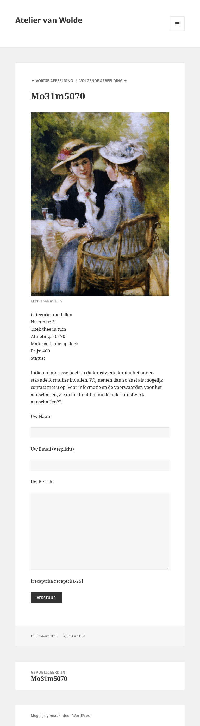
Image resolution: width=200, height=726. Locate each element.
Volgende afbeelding (101, 80)
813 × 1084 (76, 636)
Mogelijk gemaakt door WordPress (61, 715)
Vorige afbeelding (54, 80)
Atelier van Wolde (48, 20)
